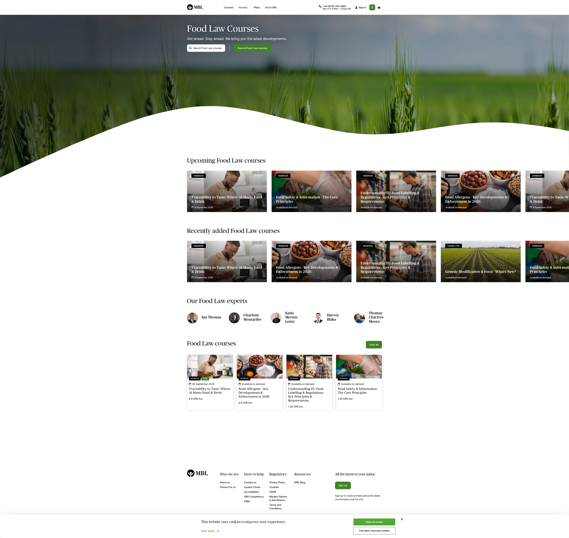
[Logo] (195, 7)
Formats (242, 7)
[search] (372, 7)
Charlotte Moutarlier (252, 317)
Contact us (250, 482)
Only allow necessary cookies (374, 530)
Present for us (228, 487)
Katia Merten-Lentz (291, 317)
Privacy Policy (277, 482)
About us (225, 482)
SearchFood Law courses (207, 48)
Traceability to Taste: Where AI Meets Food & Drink (226, 199)
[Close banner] (402, 519)
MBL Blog (299, 482)
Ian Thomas (211, 317)
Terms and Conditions (275, 506)
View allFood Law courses (252, 48)
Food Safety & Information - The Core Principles (307, 199)
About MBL (271, 7)
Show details (208, 531)
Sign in (362, 7)
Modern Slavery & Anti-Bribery (278, 498)
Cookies (274, 487)
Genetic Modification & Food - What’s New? (480, 272)
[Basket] (379, 7)
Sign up (343, 485)
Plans (257, 7)
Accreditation (251, 491)
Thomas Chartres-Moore (376, 317)
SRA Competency (254, 496)
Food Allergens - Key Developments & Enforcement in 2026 (476, 199)
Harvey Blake (333, 317)
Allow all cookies (374, 522)
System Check (252, 487)
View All (373, 344)
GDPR (272, 491)
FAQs (247, 501)
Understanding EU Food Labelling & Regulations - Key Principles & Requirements (390, 197)
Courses (229, 7)
